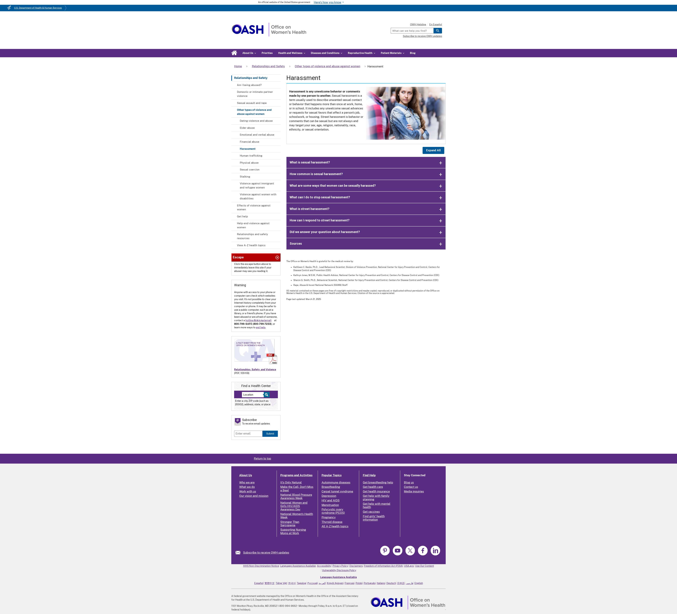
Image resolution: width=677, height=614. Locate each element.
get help (260, 327)
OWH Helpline (418, 24)
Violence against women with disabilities (258, 196)
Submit (270, 433)
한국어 (292, 583)
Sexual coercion (250, 169)
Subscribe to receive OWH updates (422, 36)
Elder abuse (247, 127)
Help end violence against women (253, 225)
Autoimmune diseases (336, 482)
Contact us (411, 487)
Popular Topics (331, 475)
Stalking (245, 176)
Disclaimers (356, 566)
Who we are (247, 482)
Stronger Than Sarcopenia (289, 523)
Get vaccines (371, 511)
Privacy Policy (340, 566)
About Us (245, 475)
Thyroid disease (332, 522)
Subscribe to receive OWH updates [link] (266, 552)
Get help (242, 216)
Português (370, 583)
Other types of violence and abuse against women (254, 111)
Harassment (247, 148)
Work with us (247, 491)
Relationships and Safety (250, 78)
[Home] (269, 35)
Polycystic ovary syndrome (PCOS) (333, 511)
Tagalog (301, 583)
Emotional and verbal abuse (257, 134)
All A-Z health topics (335, 526)
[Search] (438, 30)
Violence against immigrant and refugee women (257, 185)
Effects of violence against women (253, 207)
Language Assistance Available (298, 566)
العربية (322, 583)
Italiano (381, 583)
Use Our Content (424, 566)
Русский (312, 583)
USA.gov (409, 566)
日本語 (401, 583)
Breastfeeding (331, 487)
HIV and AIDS (331, 500)
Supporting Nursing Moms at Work (293, 531)
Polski (359, 583)
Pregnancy (329, 517)
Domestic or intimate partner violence (255, 93)
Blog (413, 53)
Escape (238, 257)
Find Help (369, 475)
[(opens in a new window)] (385, 555)
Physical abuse (249, 162)
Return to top (262, 458)
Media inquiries (414, 491)
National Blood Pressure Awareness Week (296, 496)
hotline (249, 320)
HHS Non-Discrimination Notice (261, 566)
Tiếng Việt (281, 583)
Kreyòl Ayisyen (335, 583)
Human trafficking (251, 155)
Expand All (433, 150)
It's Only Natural (291, 482)
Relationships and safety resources (252, 236)
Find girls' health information (374, 518)
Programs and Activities (296, 475)
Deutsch (391, 583)
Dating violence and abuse (256, 120)
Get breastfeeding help (378, 482)
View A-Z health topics (251, 245)
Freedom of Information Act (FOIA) (383, 566)
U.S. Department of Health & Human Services (38, 8)
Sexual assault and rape (252, 102)
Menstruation (330, 505)
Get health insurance (376, 491)
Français (349, 583)
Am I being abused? (249, 84)
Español (258, 583)
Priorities (267, 53)
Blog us (409, 482)
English (418, 583)
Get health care (373, 487)
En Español (435, 24)
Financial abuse (249, 141)
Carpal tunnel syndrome (337, 491)
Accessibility (324, 566)
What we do (247, 487)
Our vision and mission (253, 496)
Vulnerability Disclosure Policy (339, 570)
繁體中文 (270, 583)
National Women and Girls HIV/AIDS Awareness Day (293, 506)
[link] (239, 552)
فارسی (409, 583)
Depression (329, 496)
